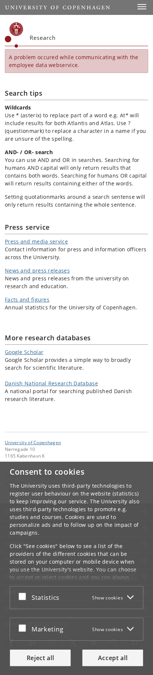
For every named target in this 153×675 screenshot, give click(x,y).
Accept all (113, 658)
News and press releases (37, 270)
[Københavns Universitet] (14, 35)
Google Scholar (24, 352)
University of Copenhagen (33, 442)
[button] (141, 7)
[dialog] (76, 568)
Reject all (40, 658)
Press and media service (36, 241)
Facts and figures (27, 299)
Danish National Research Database (51, 383)
